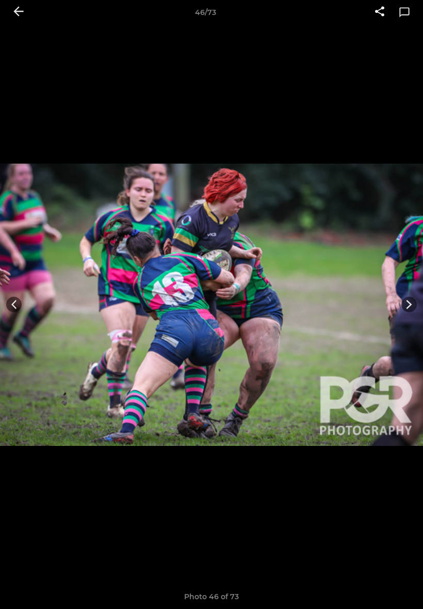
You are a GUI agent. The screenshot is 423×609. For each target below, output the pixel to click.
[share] (379, 12)
